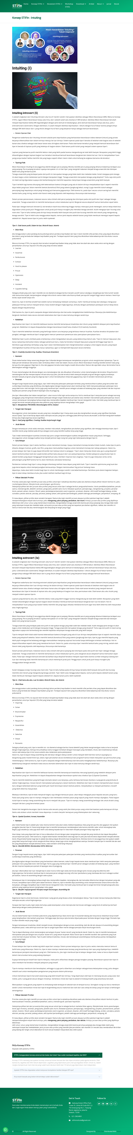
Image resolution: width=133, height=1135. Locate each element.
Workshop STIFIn (69, 5)
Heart (119, 1131)
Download (80, 4)
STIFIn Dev (100, 1131)
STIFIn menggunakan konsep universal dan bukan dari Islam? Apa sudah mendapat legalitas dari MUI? (50, 1055)
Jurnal (109, 4)
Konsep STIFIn (36, 4)
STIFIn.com (18, 1131)
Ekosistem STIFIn (53, 4)
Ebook (116, 4)
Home (25, 4)
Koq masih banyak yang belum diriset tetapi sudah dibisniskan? (36, 1077)
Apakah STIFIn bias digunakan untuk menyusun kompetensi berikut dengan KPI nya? (44, 1070)
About (99, 4)
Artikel (91, 4)
